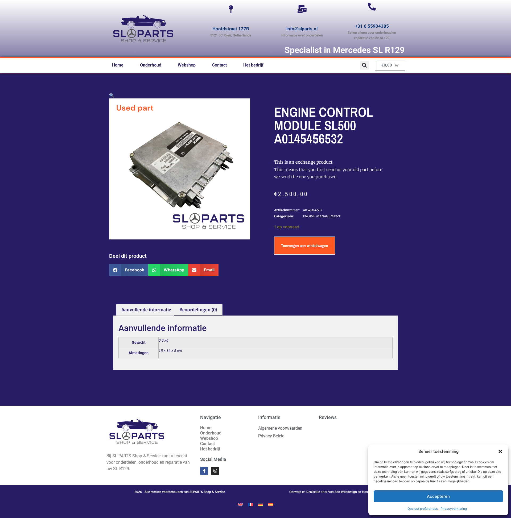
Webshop (187, 65)
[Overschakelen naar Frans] (250, 504)
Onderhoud (150, 65)
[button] (500, 451)
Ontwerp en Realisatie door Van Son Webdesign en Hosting (331, 492)
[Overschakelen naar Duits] (261, 504)
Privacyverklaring (453, 509)
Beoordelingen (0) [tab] (198, 309)
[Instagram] (215, 471)
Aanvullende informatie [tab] (146, 309)
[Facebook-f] (204, 471)
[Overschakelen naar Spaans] (271, 504)
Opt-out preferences (422, 509)
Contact (219, 65)
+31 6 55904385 (372, 26)
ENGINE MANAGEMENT (321, 216)
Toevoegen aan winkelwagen (304, 245)
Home (117, 65)
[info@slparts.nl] (302, 9)
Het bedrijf (253, 65)
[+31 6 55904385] (372, 7)
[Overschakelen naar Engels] (240, 504)
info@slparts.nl (302, 28)
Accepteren (438, 496)
